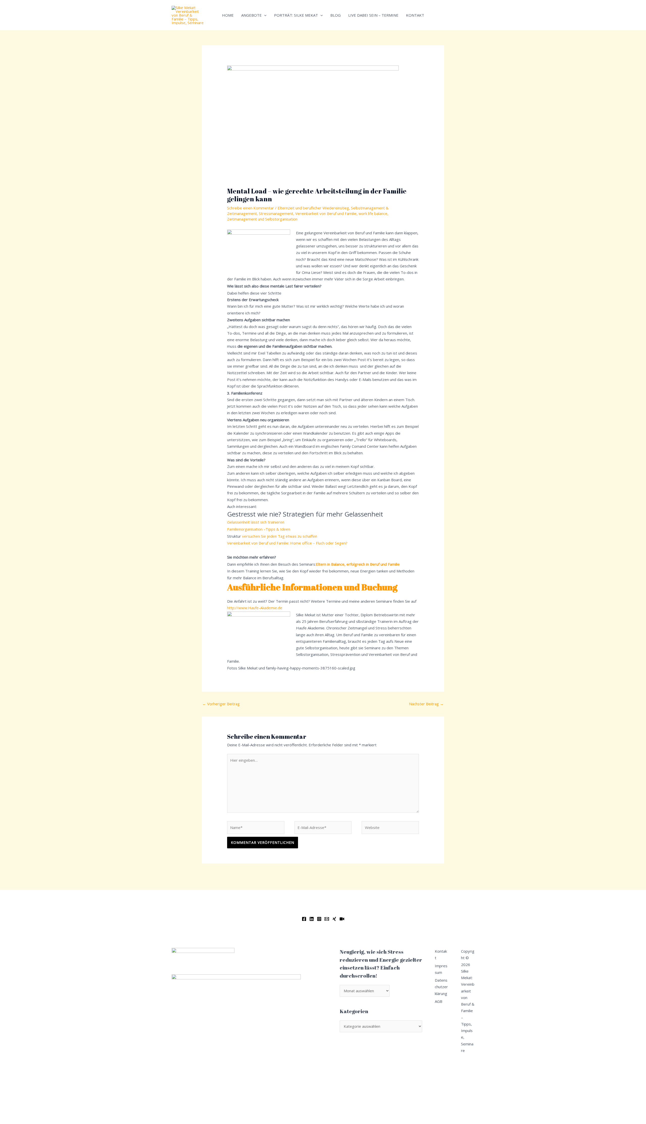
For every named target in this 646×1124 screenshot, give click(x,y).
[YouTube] (342, 919)
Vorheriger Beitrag (221, 703)
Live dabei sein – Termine (373, 15)
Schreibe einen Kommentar (250, 207)
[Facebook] (304, 919)
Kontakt (415, 15)
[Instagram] (319, 919)
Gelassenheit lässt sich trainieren (256, 522)
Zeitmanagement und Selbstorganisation (262, 218)
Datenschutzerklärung (441, 987)
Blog (335, 15)
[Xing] (334, 919)
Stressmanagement (276, 213)
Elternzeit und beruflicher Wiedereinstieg (313, 207)
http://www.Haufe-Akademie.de (254, 607)
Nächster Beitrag (426, 703)
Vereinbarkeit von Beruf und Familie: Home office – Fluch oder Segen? (287, 542)
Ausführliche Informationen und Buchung (312, 587)
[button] (264, 15)
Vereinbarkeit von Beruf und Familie (326, 213)
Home (228, 15)
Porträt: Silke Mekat (296, 15)
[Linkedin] (311, 919)
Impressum (441, 969)
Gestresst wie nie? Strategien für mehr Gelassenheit (305, 514)
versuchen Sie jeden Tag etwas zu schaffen (279, 536)
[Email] (327, 919)
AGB (438, 1001)
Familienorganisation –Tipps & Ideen (258, 529)
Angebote (251, 15)
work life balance (373, 213)
